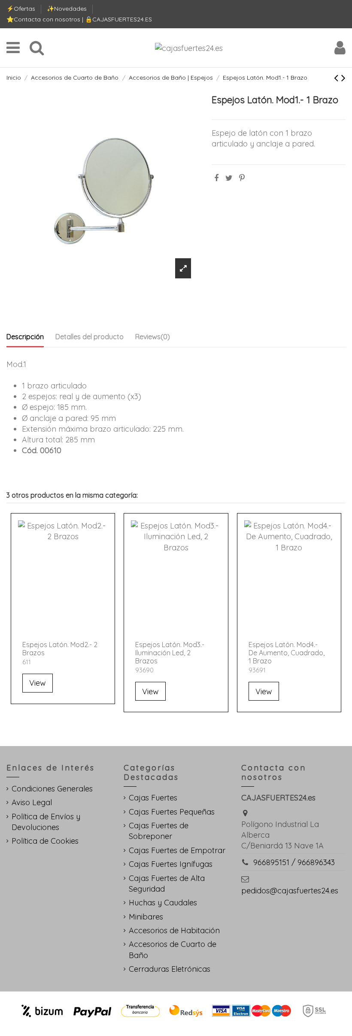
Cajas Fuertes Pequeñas (172, 812)
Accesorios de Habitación (174, 930)
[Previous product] (337, 77)
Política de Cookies (45, 841)
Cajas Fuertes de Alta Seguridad (167, 883)
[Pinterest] (242, 178)
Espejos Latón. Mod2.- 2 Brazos (59, 648)
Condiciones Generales (52, 789)
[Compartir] (216, 178)
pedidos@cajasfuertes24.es (289, 891)
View (37, 683)
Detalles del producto (89, 336)
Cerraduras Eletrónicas (169, 969)
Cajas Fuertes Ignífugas (170, 864)
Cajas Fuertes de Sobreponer (158, 831)
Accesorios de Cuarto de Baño (172, 949)
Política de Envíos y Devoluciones (46, 822)
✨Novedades (67, 8)
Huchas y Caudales (163, 903)
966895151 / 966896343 (294, 862)
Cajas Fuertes (153, 798)
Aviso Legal (32, 802)
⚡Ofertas (21, 8)
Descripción (25, 336)
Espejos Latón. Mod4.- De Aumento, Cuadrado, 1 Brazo (287, 652)
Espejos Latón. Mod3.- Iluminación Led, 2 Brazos (169, 652)
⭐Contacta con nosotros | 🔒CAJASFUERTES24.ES (79, 19)
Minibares (146, 917)
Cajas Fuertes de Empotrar (177, 850)
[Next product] (343, 77)
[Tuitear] (229, 178)
